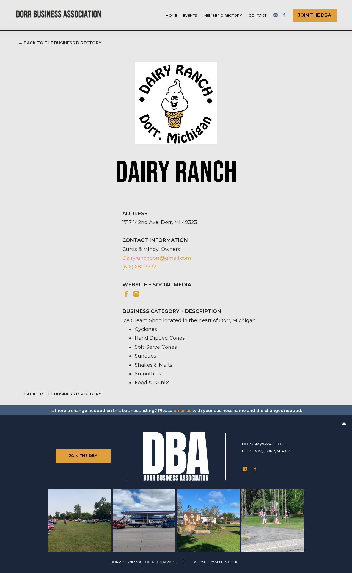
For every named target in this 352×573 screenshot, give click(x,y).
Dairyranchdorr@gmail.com (156, 258)
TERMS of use (128, 567)
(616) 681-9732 (139, 267)
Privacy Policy (157, 567)
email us (182, 410)
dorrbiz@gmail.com (263, 444)
